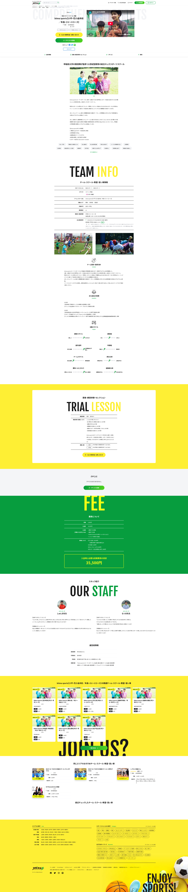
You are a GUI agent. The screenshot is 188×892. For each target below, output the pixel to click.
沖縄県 (70, 863)
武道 (103, 848)
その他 (106, 858)
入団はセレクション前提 (114, 873)
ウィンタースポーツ (116, 852)
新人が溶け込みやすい (138, 873)
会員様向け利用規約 (97, 885)
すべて (151, 844)
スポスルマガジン (80, 888)
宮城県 (54, 848)
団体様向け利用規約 (107, 885)
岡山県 (42, 860)
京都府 (50, 858)
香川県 (62, 860)
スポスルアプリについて (134, 885)
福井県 (62, 853)
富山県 (54, 853)
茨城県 (59, 850)
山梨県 (42, 853)
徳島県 (66, 860)
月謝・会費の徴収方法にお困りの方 (57, 888)
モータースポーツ (101, 855)
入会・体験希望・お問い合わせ (70, 35)
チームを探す (52, 885)
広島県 (46, 860)
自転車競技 (151, 848)
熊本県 (54, 863)
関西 (38, 858)
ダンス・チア (134, 848)
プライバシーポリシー (86, 885)
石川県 (58, 853)
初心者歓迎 (84, 163)
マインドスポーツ (130, 855)
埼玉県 (51, 850)
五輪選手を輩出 (139, 870)
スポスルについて (68, 885)
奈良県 (58, 858)
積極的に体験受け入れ (73, 163)
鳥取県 (50, 860)
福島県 (66, 848)
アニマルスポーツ (110, 855)
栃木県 (63, 850)
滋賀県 (54, 858)
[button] (92, 114)
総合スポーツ (89, 206)
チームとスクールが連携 (129, 867)
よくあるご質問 (77, 885)
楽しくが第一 (62, 163)
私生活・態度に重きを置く (102, 870)
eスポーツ (138, 855)
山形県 (62, 848)
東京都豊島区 (71, 24)
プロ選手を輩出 (130, 870)
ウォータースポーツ (120, 848)
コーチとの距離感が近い (116, 163)
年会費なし (107, 166)
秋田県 (58, 848)
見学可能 (87, 166)
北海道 (42, 848)
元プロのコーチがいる (102, 867)
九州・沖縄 (36, 863)
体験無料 (79, 166)
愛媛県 (69, 860)
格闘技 (107, 848)
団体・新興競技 (107, 852)
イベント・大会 (113, 2)
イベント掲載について (70, 888)
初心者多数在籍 (93, 163)
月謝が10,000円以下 (96, 166)
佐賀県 (46, 863)
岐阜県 (42, 855)
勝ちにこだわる (139, 867)
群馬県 (67, 850)
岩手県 (50, 848)
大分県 (58, 863)
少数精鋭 (126, 163)
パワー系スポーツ (126, 852)
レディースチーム (131, 876)
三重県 (54, 855)
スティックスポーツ (120, 855)
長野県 (46, 853)
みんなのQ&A (122, 2)
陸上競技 (128, 848)
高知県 (73, 860)
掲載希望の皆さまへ (123, 885)
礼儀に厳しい (113, 870)
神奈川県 (47, 850)
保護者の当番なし (126, 166)
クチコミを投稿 (70, 40)
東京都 (91, 221)
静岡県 (46, 855)
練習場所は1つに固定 (69, 166)
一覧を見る (92, 766)
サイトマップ (96, 888)
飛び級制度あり (121, 870)
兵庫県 (46, 858)
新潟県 (50, 853)
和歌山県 (63, 858)
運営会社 (115, 885)
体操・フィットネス (143, 848)
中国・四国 (36, 860)
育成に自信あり (104, 163)
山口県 (58, 860)
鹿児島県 (66, 863)
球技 (98, 848)
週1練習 (59, 166)
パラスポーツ (100, 858)
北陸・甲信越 (36, 853)
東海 (38, 855)
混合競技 (99, 852)
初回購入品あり (116, 166)
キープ (130, 2)
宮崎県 (62, 863)
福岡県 (42, 863)
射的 (112, 848)
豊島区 (96, 221)
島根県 (54, 860)
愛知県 (50, 855)
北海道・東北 (36, 848)
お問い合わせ (89, 888)
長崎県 (50, 863)
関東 (65, 24)
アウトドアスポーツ (145, 852)
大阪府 (42, 858)
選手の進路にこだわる (126, 873)
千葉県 (55, 850)
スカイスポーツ (135, 852)
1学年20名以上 (112, 867)
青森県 (46, 848)
